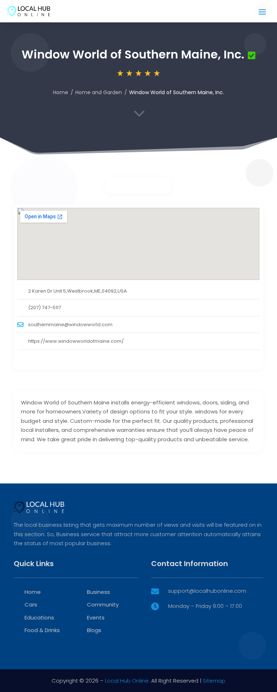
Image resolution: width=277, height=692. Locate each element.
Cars (31, 604)
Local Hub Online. (127, 680)
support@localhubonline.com (207, 591)
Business (98, 592)
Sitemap (214, 680)
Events (96, 617)
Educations (39, 617)
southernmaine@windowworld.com (70, 324)
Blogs (94, 630)
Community (103, 604)
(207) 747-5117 (44, 307)
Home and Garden (98, 92)
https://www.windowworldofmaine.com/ (76, 341)
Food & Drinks (42, 630)
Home (60, 92)
